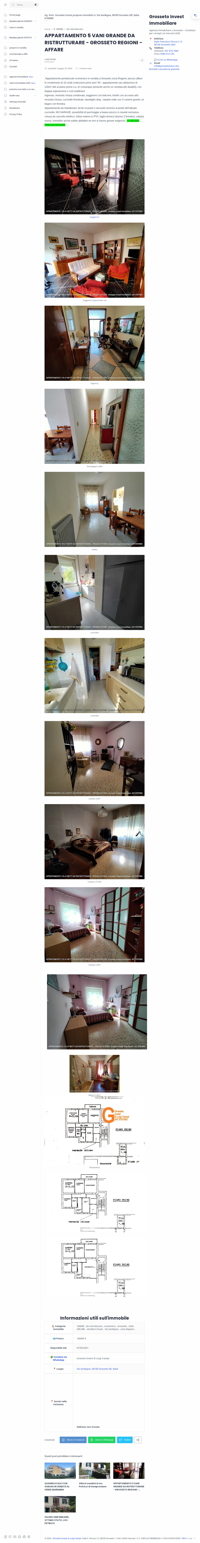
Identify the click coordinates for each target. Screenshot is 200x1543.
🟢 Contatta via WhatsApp (58, 1358)
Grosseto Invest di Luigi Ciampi (66, 1538)
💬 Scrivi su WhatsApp (166, 59)
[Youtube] (14, 1536)
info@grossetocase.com (166, 65)
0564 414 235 (167, 53)
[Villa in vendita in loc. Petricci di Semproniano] (94, 1471)
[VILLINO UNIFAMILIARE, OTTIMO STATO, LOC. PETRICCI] (60, 1504)
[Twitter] (10, 1536)
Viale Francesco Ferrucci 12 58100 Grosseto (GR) (168, 43)
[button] (36, 4)
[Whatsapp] (28, 1536)
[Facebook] (5, 1536)
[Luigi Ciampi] (50, 59)
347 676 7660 (171, 50)
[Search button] (13, 4)
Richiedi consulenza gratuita (164, 69)
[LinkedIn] (19, 1536)
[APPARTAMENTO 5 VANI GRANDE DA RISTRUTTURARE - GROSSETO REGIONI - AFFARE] (129, 1471)
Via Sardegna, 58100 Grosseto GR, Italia (97, 1368)
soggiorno (94, 217)
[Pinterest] (24, 1536)
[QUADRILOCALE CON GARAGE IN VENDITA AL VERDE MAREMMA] (60, 1471)
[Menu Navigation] (5, 4)
